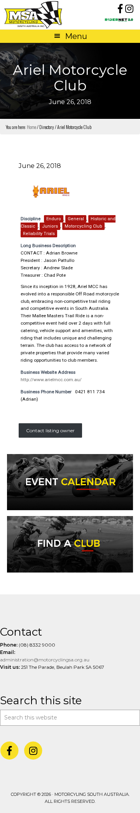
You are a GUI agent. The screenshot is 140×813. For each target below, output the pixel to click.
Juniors (50, 226)
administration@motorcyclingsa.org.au (44, 660)
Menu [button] (76, 36)
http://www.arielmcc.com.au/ (51, 379)
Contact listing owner (50, 430)
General (76, 218)
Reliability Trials (39, 233)
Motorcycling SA (37, 14)
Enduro (53, 218)
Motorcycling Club (83, 226)
